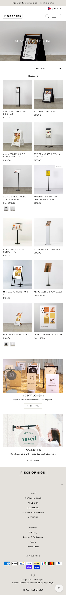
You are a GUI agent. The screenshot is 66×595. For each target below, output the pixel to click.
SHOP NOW (33, 406)
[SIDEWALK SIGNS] (33, 376)
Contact (33, 527)
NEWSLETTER (33, 556)
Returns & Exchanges (33, 537)
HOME (33, 493)
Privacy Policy (33, 546)
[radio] (6, 209)
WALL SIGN (33, 503)
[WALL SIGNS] (33, 430)
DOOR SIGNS (33, 507)
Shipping (33, 532)
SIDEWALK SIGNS (33, 498)
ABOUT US (33, 517)
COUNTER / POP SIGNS (33, 512)
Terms (33, 542)
